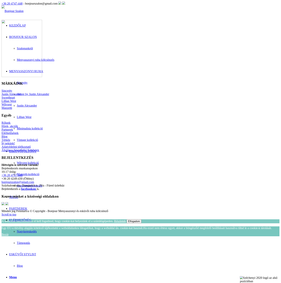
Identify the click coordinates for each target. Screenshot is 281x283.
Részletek (120, 221)
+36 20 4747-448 (12, 3)
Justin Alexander (12, 94)
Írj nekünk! (8, 143)
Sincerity (7, 90)
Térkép (6, 140)
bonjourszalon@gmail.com (18, 182)
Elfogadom (134, 221)
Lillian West (9, 101)
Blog (20, 265)
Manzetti (7, 107)
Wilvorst (7, 104)
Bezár (5, 234)
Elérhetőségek (10, 133)
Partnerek (7, 129)
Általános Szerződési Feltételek (20, 150)
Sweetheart (8, 97)
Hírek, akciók (10, 126)
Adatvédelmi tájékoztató (16, 146)
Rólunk (6, 122)
